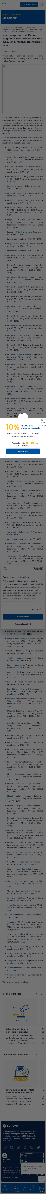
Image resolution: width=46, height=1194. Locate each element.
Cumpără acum (23, 451)
